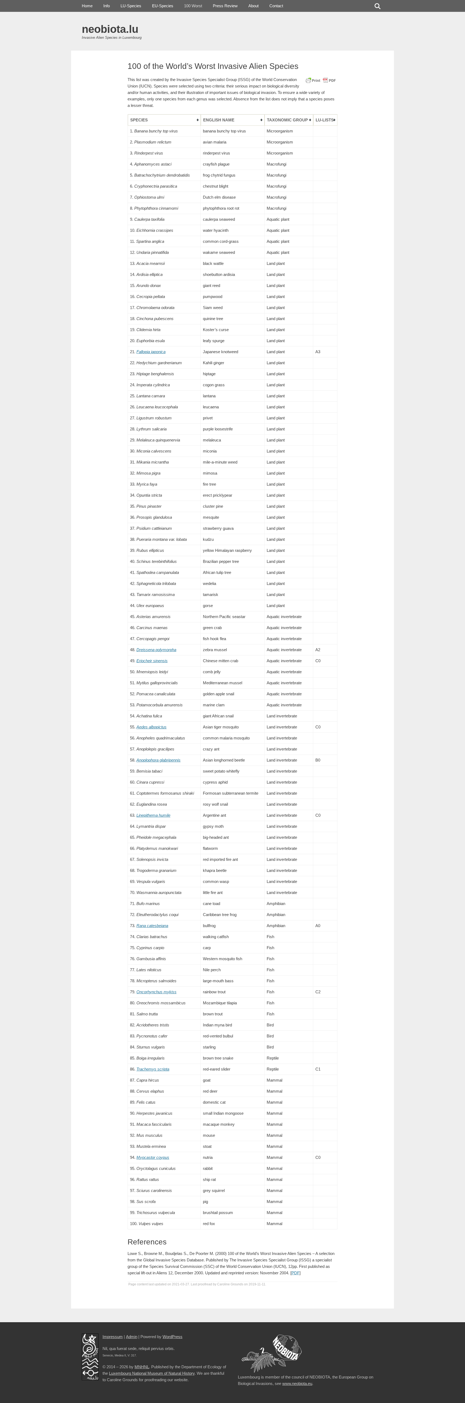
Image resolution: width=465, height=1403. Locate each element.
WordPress (172, 1336)
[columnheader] (164, 120)
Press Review (225, 5)
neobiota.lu (110, 29)
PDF (295, 1273)
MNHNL (142, 1367)
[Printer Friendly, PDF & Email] (320, 80)
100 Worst (193, 5)
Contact (276, 5)
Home (87, 5)
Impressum (113, 1336)
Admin (131, 1336)
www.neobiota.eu (297, 1383)
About (253, 5)
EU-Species (162, 5)
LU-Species (131, 5)
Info (106, 5)
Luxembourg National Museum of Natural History (152, 1373)
